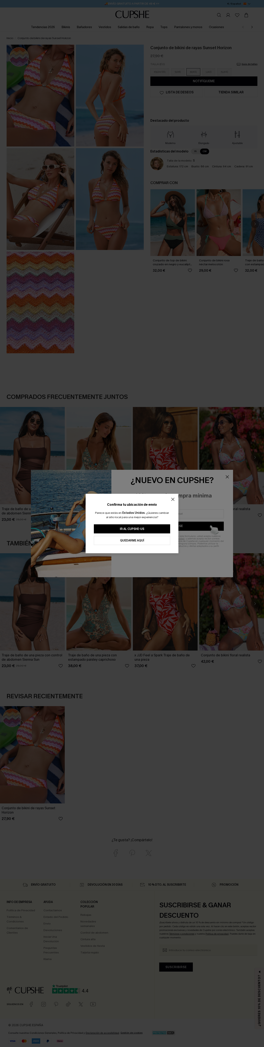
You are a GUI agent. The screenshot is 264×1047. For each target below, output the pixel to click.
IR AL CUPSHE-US (132, 529)
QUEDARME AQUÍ (132, 541)
